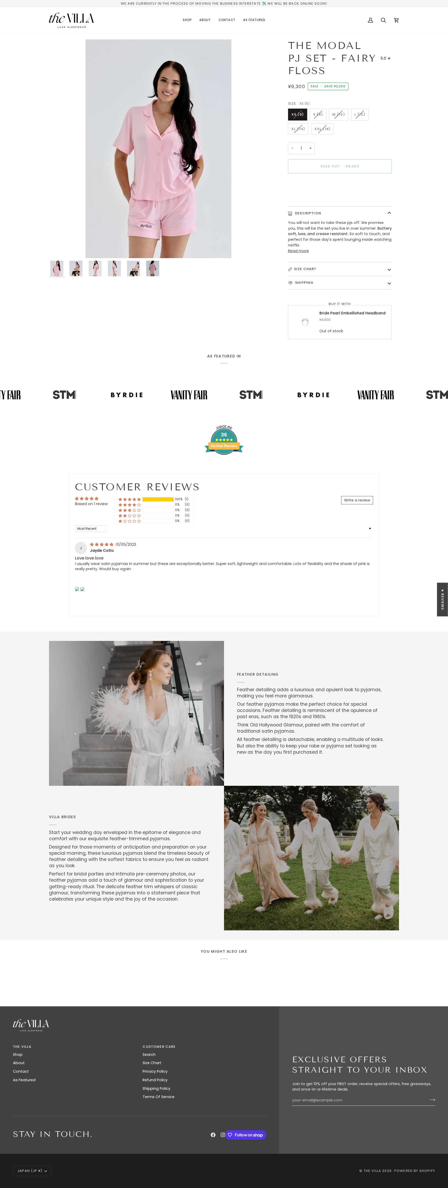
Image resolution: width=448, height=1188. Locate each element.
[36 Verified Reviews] (224, 464)
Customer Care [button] (159, 1046)
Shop (18, 1054)
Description (307, 213)
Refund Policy (155, 1080)
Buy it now (340, 184)
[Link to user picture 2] (82, 589)
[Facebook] (213, 1135)
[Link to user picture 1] (77, 589)
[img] (102, 544)
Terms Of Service (158, 1096)
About (19, 1062)
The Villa (372, 1170)
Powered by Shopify (414, 1170)
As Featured (24, 1080)
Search (149, 1054)
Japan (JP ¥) (29, 1170)
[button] (129, 499)
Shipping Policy (156, 1088)
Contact (21, 1071)
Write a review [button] (357, 500)
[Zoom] (158, 148)
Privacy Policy (155, 1071)
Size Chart (305, 268)
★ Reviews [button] (442, 599)
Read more (298, 250)
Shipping (304, 282)
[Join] (430, 1099)
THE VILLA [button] (22, 1046)
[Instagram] (223, 1135)
